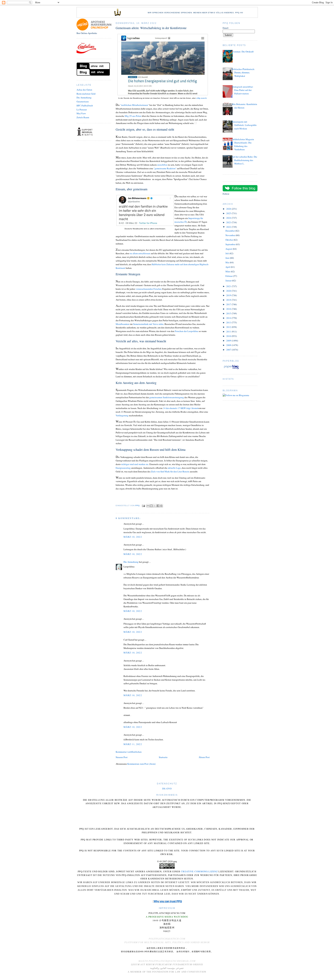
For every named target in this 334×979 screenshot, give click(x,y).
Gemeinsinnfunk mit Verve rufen (148, 324)
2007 (229, 349)
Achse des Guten (84, 89)
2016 (229, 308)
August (229, 248)
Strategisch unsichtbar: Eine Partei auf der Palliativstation (242, 90)
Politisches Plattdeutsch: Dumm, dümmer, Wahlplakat (243, 72)
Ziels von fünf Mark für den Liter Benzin (170, 471)
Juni (227, 257)
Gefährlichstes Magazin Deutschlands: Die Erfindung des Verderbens (243, 144)
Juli (227, 253)
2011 (229, 331)
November (230, 235)
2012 (229, 327)
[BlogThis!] (151, 506)
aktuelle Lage (174, 467)
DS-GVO (167, 788)
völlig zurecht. (201, 98)
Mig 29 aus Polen (133, 116)
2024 (229, 217)
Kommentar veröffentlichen (129, 751)
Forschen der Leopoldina (186, 331)
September (230, 244)
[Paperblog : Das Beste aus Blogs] (231, 368)
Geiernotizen (83, 101)
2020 (229, 290)
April (228, 266)
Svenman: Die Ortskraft (243, 51)
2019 (229, 295)
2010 (229, 336)
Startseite (163, 757)
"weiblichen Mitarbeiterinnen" (134, 105)
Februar (229, 276)
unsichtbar (162, 164)
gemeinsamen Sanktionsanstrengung (166, 397)
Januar (228, 280)
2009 (229, 340)
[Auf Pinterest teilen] (161, 506)
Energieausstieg (123, 467)
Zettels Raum (83, 117)
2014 (229, 317)
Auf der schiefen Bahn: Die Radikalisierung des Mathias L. (244, 160)
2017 (229, 304)
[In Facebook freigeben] (158, 506)
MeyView (81, 113)
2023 (229, 222)
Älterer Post (204, 757)
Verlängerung (122, 415)
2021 (229, 286)
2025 (229, 213)
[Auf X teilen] (154, 506)
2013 (229, 322)
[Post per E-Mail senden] (143, 506)
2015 (229, 313)
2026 (229, 208)
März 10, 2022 (133, 536)
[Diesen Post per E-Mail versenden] (148, 506)
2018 (229, 299)
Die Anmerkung (84, 97)
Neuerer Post (122, 757)
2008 (229, 345)
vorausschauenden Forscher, (149, 288)
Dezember (230, 230)
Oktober (229, 239)
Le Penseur (82, 109)
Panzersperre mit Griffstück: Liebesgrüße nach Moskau (244, 125)
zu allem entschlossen (140, 253)
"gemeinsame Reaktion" (165, 168)
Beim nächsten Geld (86, 93)
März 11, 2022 (133, 744)
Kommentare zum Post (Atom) (141, 763)
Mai (227, 262)
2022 (229, 226)
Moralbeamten (122, 324)
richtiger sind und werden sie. (135, 464)
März (228, 271)
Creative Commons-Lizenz (199, 871)
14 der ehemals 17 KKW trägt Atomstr (181, 408)
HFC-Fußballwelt (85, 105)
